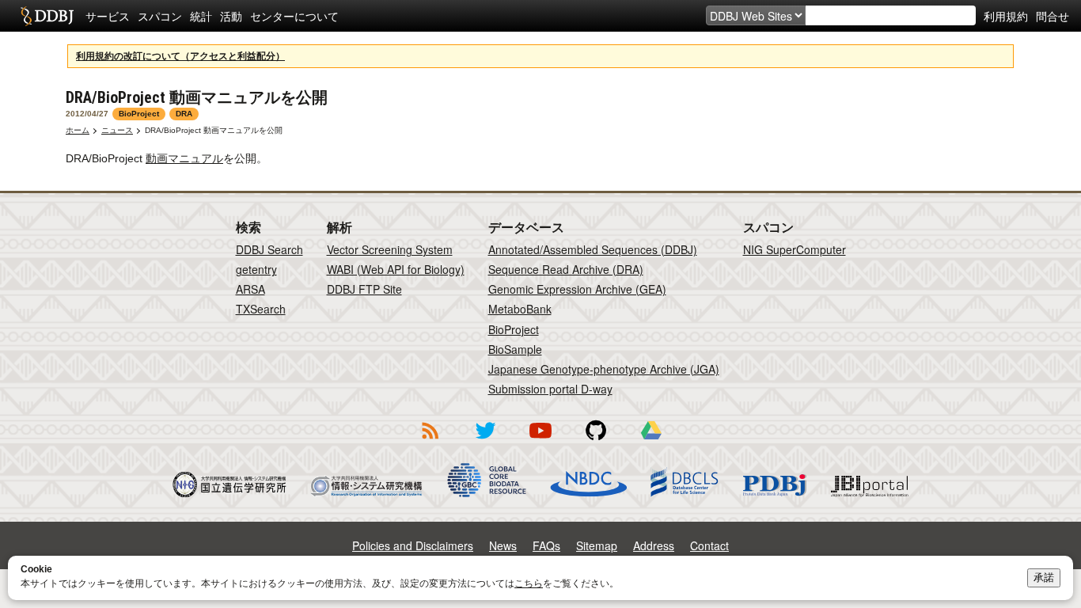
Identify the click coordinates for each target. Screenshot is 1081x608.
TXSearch (261, 309)
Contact (709, 545)
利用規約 (1006, 16)
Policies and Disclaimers (412, 545)
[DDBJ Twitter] (485, 442)
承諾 (1044, 577)
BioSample (515, 349)
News (503, 545)
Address (653, 545)
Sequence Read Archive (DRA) (565, 269)
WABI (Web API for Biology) (396, 269)
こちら (528, 583)
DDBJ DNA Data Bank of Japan (47, 16)
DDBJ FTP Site (364, 289)
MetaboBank (520, 309)
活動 (231, 16)
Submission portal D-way (550, 389)
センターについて (294, 16)
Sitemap (596, 545)
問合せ (1052, 16)
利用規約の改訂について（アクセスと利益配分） (180, 56)
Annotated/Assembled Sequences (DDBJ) (592, 249)
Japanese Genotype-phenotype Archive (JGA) (603, 369)
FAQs (546, 545)
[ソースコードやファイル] (596, 442)
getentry (256, 269)
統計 (201, 16)
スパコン (160, 16)
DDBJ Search (269, 249)
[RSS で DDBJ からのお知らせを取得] (430, 442)
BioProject (513, 329)
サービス (107, 16)
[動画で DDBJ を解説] (540, 442)
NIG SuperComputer (794, 249)
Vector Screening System (390, 249)
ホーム (77, 130)
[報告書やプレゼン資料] (651, 442)
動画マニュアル (184, 158)
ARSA (250, 289)
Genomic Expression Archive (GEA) (577, 289)
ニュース (117, 130)
